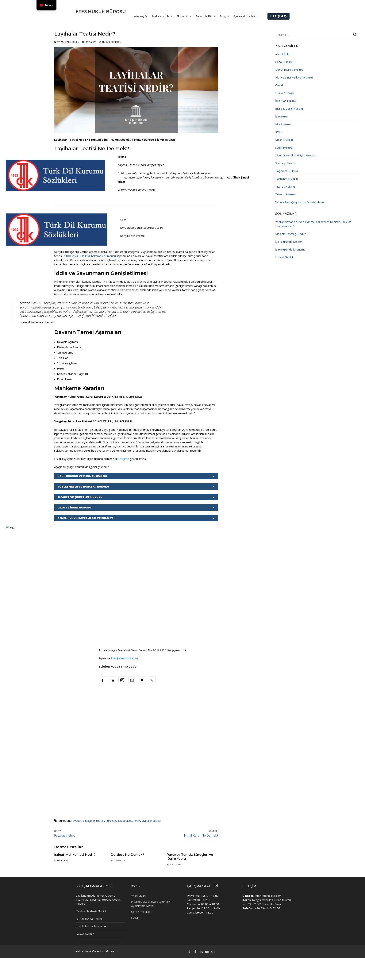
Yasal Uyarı (138, 896)
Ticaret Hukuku (285, 186)
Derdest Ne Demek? (127, 854)
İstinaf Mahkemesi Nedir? (75, 854)
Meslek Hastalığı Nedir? (290, 234)
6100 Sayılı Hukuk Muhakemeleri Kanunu (90, 256)
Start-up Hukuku (285, 163)
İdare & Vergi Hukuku (289, 108)
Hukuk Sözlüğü (111, 41)
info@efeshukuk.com (268, 896)
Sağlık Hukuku (284, 147)
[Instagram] (122, 680)
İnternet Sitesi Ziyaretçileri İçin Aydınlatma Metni (151, 904)
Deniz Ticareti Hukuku (289, 69)
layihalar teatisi (151, 820)
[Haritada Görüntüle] (142, 680)
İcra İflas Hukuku (286, 101)
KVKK (279, 132)
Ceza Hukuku (283, 62)
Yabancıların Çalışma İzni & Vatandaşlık (299, 202)
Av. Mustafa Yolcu (67, 41)
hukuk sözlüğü (123, 820)
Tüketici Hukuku (285, 194)
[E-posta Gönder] (132, 680)
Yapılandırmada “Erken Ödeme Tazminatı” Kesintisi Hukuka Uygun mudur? (313, 224)
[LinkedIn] (112, 680)
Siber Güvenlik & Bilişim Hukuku (295, 155)
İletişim (276, 16)
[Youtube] (207, 952)
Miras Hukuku (284, 140)
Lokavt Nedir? (284, 257)
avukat (77, 820)
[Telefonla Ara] (152, 680)
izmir (137, 820)
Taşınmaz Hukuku (286, 171)
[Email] (213, 952)
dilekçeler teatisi (93, 820)
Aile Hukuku (282, 54)
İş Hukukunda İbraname (290, 249)
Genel (279, 85)
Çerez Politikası (141, 912)
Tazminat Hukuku (286, 179)
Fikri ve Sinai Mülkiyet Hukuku (294, 77)
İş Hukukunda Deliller (288, 241)
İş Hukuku (281, 116)
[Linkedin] (201, 952)
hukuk (109, 820)
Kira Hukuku (283, 124)
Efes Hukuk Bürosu (101, 11)
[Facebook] (102, 680)
